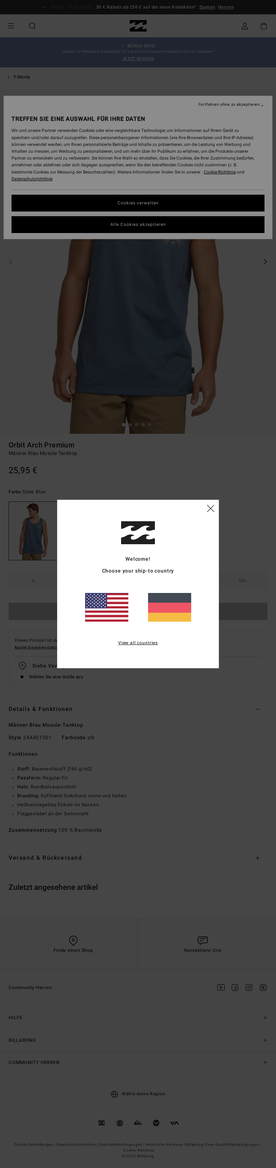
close (210, 508)
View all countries (138, 643)
